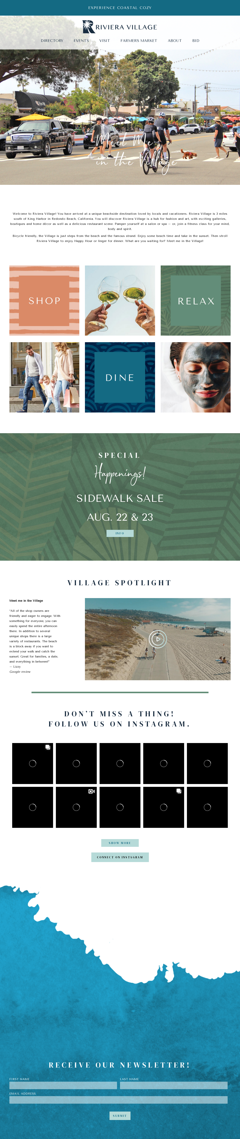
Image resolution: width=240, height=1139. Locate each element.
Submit (120, 1116)
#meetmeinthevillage (115, 751)
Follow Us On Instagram (118, 724)
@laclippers (202, 747)
